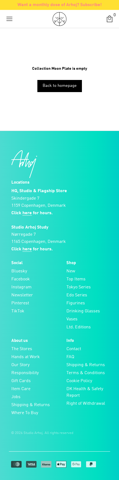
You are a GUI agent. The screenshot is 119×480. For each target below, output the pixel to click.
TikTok (17, 311)
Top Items (76, 279)
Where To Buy (24, 413)
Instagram (21, 287)
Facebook (20, 279)
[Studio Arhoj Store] (59, 19)
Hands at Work (25, 357)
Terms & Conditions (85, 373)
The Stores (21, 349)
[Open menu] (9, 19)
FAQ (70, 357)
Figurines (75, 303)
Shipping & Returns (30, 405)
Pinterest (20, 303)
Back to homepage (60, 86)
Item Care (20, 389)
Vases (71, 319)
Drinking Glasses (83, 311)
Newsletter (22, 295)
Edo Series (76, 295)
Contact (73, 349)
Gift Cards (21, 381)
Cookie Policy (79, 381)
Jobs (15, 397)
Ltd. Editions (78, 327)
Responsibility (25, 373)
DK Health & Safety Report (84, 392)
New (70, 271)
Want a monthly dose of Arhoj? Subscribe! (59, 5)
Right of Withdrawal (85, 403)
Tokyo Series (78, 287)
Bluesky (19, 271)
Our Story (20, 365)
